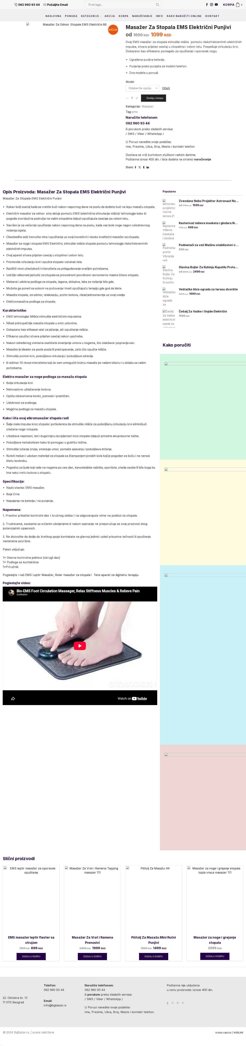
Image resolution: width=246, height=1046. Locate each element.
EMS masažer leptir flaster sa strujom (31, 939)
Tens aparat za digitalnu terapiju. (116, 575)
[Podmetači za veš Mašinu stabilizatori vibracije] (169, 252)
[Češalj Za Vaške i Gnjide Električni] (169, 319)
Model (130, 82)
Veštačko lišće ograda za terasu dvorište (208, 289)
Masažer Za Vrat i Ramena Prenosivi (92, 939)
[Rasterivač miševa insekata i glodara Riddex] (169, 230)
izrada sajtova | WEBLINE (229, 1032)
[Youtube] (216, 4)
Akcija (110, 16)
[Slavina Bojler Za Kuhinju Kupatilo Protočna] (169, 274)
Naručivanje (142, 16)
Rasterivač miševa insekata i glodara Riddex (209, 223)
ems (135, 112)
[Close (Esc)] (0, 1040)
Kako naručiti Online (184, 16)
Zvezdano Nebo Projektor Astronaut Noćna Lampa (209, 201)
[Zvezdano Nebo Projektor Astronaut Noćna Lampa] (169, 208)
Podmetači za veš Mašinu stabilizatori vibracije (209, 245)
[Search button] (157, 4)
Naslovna (53, 16)
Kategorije (90, 16)
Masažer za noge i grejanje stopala (215, 939)
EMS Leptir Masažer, (39, 575)
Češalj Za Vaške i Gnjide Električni (203, 311)
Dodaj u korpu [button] (31, 956)
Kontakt (212, 16)
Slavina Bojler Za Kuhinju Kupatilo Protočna (209, 267)
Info (159, 16)
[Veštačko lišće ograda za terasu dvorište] (169, 296)
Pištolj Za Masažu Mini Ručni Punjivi (153, 939)
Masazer (148, 106)
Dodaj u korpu (155, 98)
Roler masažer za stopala (72, 575)
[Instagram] (211, 4)
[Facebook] (206, 4)
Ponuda (71, 16)
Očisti (166, 88)
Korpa (124, 16)
